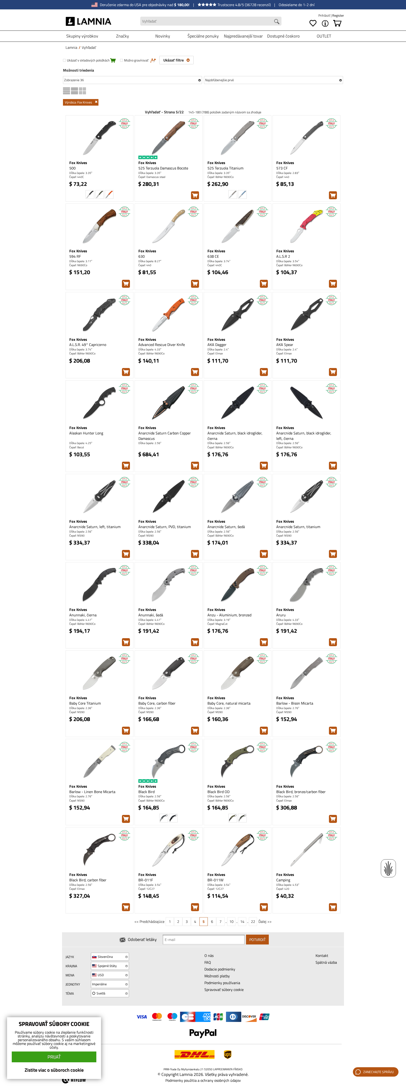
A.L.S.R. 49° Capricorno (87, 344)
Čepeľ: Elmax (215, 353)
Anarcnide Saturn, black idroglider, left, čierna (303, 435)
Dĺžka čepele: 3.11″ (80, 261)
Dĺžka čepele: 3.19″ (218, 620)
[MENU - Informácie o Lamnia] (325, 23)
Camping (283, 880)
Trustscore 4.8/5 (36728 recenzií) (244, 5)
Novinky (162, 36)
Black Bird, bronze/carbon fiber (301, 791)
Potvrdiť (257, 939)
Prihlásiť (324, 15)
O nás (209, 955)
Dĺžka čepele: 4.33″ (149, 349)
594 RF (75, 256)
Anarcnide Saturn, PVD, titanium (164, 527)
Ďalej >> (265, 921)
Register (338, 15)
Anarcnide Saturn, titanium (298, 527)
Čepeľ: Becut (76, 447)
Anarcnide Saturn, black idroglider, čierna (234, 435)
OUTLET (324, 36)
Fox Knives (78, 162)
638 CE (213, 256)
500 (72, 168)
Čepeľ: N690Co (78, 265)
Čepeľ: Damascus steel (151, 177)
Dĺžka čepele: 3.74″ (218, 261)
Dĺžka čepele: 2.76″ (287, 708)
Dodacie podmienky (219, 969)
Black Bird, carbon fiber (87, 880)
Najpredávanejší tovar (243, 36)
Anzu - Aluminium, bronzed (229, 615)
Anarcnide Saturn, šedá (226, 527)
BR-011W (215, 880)
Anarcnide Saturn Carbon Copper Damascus (164, 435)
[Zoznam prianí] (313, 23)
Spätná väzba (326, 962)
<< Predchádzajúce (149, 921)
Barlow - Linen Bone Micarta (92, 791)
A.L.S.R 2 (283, 256)
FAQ (207, 962)
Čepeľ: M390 (77, 535)
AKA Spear (284, 344)
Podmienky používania (222, 983)
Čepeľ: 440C (76, 177)
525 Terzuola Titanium (225, 168)
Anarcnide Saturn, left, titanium (95, 527)
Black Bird (146, 791)
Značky (122, 36)
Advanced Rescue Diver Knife (161, 344)
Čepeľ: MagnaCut (217, 624)
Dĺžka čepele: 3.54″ (287, 261)
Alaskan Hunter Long (86, 433)
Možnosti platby (217, 976)
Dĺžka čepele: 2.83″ (287, 173)
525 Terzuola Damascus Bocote (163, 168)
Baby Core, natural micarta (228, 703)
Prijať (54, 1056)
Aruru (281, 615)
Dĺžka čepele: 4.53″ (287, 885)
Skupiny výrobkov (82, 36)
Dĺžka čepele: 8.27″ (149, 261)
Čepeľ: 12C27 (146, 888)
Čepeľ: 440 (282, 177)
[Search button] (276, 21)
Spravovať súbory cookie (224, 989)
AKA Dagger (216, 344)
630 (141, 256)
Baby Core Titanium (85, 703)
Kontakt (322, 955)
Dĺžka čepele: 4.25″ (80, 443)
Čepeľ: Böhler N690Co (220, 177)
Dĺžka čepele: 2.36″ (80, 708)
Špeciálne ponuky (203, 36)
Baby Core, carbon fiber (157, 703)
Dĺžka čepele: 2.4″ (218, 349)
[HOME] (88, 21)
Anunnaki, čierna (83, 615)
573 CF (282, 168)
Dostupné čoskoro (283, 36)
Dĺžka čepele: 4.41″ (80, 620)
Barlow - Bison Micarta (294, 703)
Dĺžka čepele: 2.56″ (149, 443)
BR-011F (145, 880)
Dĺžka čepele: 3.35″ (80, 173)
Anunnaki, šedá (150, 615)
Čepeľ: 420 (282, 888)
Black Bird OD (218, 791)
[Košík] (337, 23)
